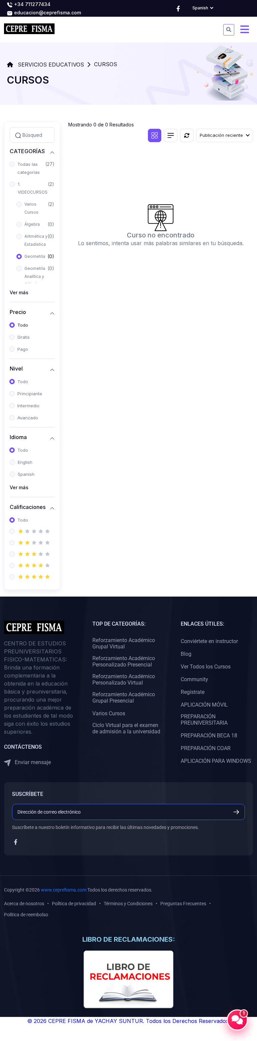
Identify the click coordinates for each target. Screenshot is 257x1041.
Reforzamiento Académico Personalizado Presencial (123, 661)
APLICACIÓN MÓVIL (204, 705)
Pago (22, 349)
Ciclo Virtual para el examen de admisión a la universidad (126, 728)
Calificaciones (28, 507)
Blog (186, 654)
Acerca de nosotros (24, 903)
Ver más (19, 292)
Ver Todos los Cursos (206, 666)
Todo (22, 325)
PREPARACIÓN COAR (206, 748)
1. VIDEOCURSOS (33, 188)
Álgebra (32, 224)
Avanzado (27, 417)
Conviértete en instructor (209, 641)
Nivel (16, 369)
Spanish (26, 474)
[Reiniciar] (186, 135)
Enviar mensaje (32, 762)
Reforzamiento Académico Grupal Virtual (123, 643)
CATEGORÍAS (27, 151)
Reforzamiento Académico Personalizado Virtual (123, 679)
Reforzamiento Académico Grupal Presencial (123, 697)
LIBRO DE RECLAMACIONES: (128, 939)
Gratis (23, 337)
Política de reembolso (26, 914)
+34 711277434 (32, 4)
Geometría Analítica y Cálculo (34, 276)
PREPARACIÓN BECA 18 (209, 735)
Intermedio (28, 405)
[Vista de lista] (170, 135)
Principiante (29, 393)
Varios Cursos (31, 208)
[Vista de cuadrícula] (154, 135)
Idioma (18, 437)
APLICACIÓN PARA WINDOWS (216, 761)
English (25, 462)
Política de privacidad (74, 903)
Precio (18, 312)
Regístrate (192, 692)
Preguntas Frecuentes (183, 903)
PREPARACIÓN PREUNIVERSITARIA (204, 719)
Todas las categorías (28, 168)
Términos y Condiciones (128, 903)
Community (194, 679)
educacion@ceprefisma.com (47, 12)
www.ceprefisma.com (63, 890)
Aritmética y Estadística (36, 240)
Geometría (34, 256)
